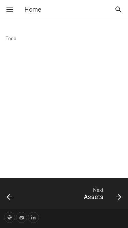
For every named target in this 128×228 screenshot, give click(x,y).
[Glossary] (17, 193)
